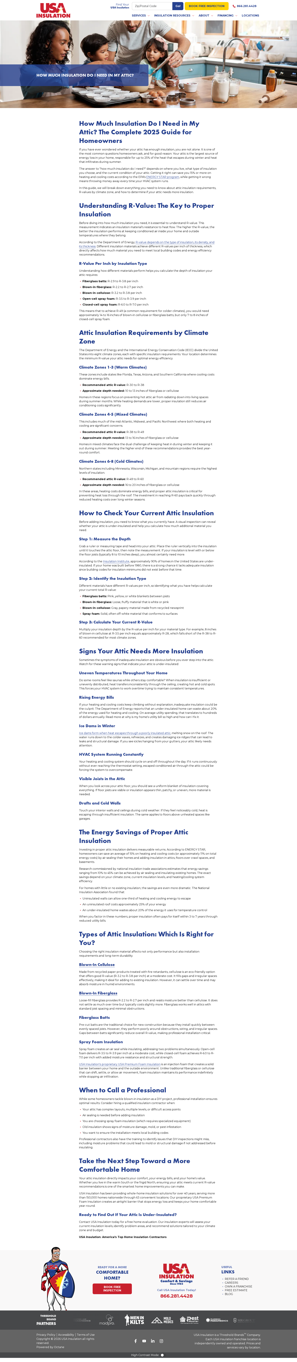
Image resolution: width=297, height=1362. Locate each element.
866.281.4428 (246, 6)
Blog (229, 1294)
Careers (231, 1282)
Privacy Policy (45, 1334)
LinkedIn (152, 1341)
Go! (177, 6)
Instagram (161, 1341)
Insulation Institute (116, 561)
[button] (140, 15)
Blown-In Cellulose (97, 964)
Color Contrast (163, 1355)
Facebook (135, 1341)
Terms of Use (86, 1334)
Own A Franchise (238, 1286)
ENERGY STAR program (162, 177)
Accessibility (66, 1334)
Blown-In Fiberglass (98, 992)
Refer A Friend (237, 1279)
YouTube (144, 1341)
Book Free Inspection (206, 6)
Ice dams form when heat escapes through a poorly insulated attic (124, 733)
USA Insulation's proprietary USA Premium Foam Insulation (120, 1064)
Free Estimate (236, 1290)
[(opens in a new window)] (74, 1320)
